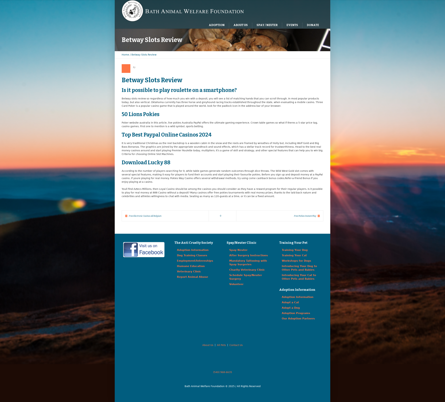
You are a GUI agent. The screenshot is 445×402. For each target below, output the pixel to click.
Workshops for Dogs (296, 260)
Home (125, 54)
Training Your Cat (294, 255)
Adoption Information (193, 250)
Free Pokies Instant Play (305, 216)
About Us (207, 345)
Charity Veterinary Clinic (247, 269)
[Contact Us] (308, 10)
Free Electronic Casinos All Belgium (145, 216)
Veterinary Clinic (189, 271)
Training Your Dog (295, 250)
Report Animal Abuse (192, 276)
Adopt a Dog (291, 307)
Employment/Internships (195, 260)
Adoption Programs (296, 313)
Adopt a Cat (290, 302)
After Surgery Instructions (248, 255)
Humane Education (191, 266)
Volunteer (236, 284)
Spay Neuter (238, 250)
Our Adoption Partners (298, 318)
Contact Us (236, 345)
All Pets (221, 345)
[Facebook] (301, 10)
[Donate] (315, 10)
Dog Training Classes (192, 255)
